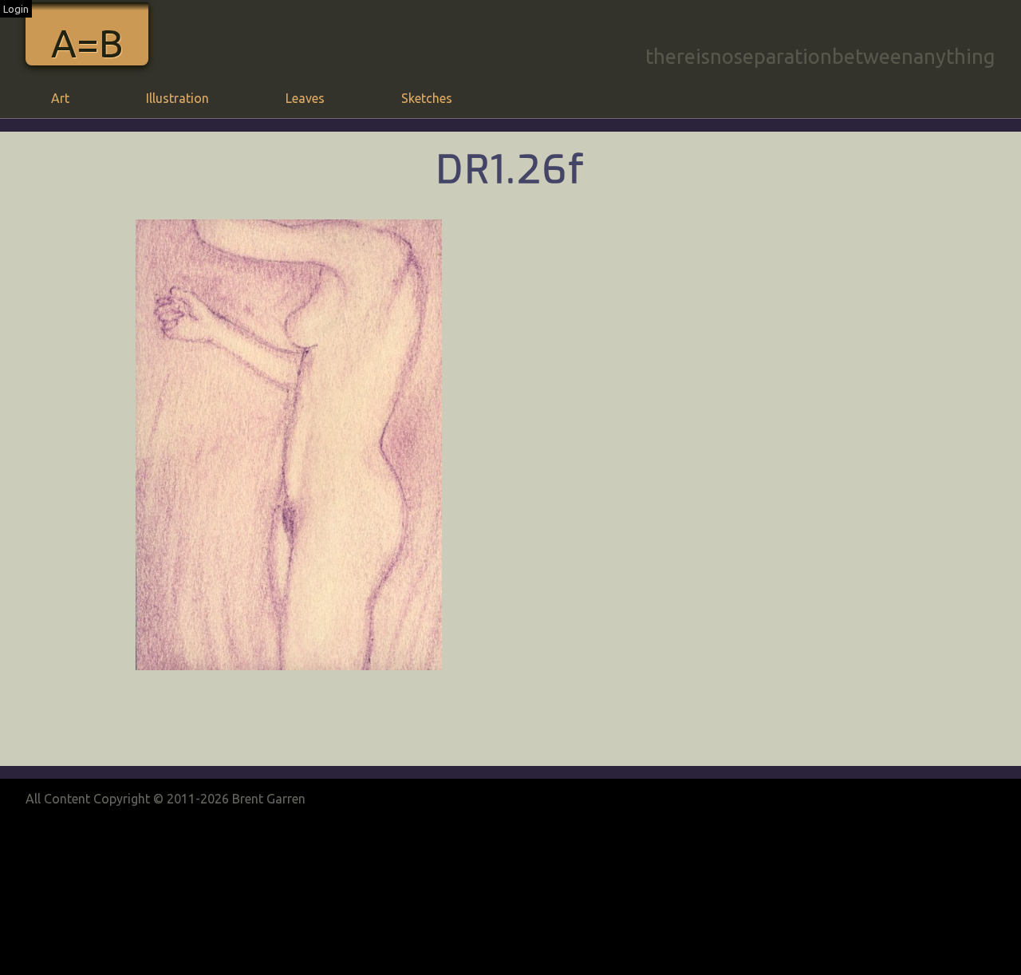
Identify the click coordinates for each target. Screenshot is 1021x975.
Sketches (426, 98)
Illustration (177, 98)
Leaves (305, 98)
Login (16, 8)
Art (60, 98)
